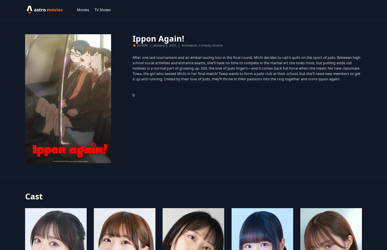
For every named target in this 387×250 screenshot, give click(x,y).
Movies (83, 9)
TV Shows (103, 9)
